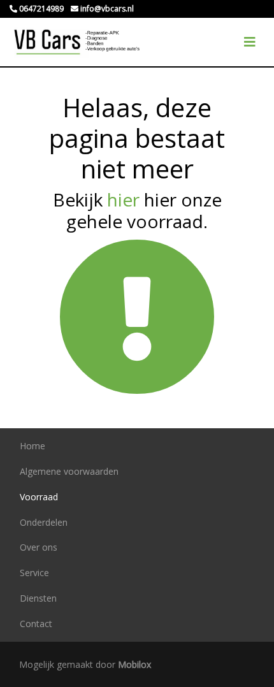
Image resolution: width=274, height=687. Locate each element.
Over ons (38, 547)
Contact (36, 624)
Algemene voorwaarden (69, 471)
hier (123, 199)
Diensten (38, 598)
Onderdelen (44, 522)
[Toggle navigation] (250, 42)
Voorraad (39, 497)
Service (34, 573)
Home (32, 446)
